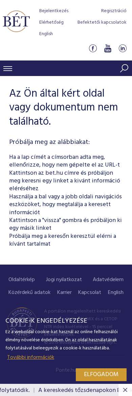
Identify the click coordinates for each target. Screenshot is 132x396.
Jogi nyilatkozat (64, 279)
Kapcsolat (89, 292)
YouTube (107, 48)
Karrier (64, 292)
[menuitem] (22, 280)
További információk (30, 357)
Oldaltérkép (21, 279)
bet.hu (54, 173)
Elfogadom (101, 374)
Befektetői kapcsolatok (102, 22)
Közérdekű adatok (29, 292)
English (46, 34)
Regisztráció (114, 11)
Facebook (93, 48)
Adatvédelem (108, 279)
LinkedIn (122, 48)
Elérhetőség (51, 22)
